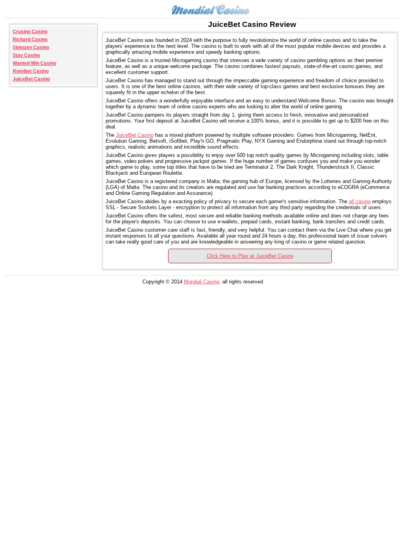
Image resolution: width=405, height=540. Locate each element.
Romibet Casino (31, 71)
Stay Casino (26, 55)
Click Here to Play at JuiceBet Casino (250, 256)
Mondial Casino (201, 282)
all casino (360, 201)
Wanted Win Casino (34, 63)
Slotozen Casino (31, 47)
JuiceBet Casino (31, 79)
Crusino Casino (30, 31)
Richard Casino (30, 39)
